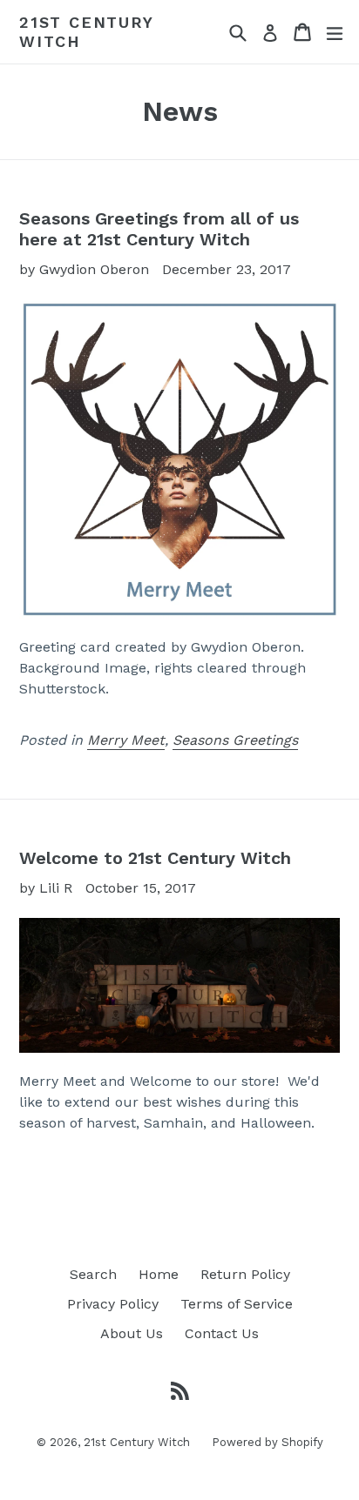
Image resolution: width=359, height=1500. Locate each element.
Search (93, 1274)
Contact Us (222, 1333)
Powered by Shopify (267, 1442)
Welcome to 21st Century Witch (155, 857)
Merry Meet (126, 740)
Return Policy (245, 1274)
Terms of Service (236, 1304)
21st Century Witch (86, 31)
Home (159, 1274)
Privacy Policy (113, 1304)
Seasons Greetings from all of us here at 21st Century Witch (159, 229)
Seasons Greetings (235, 740)
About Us (131, 1333)
